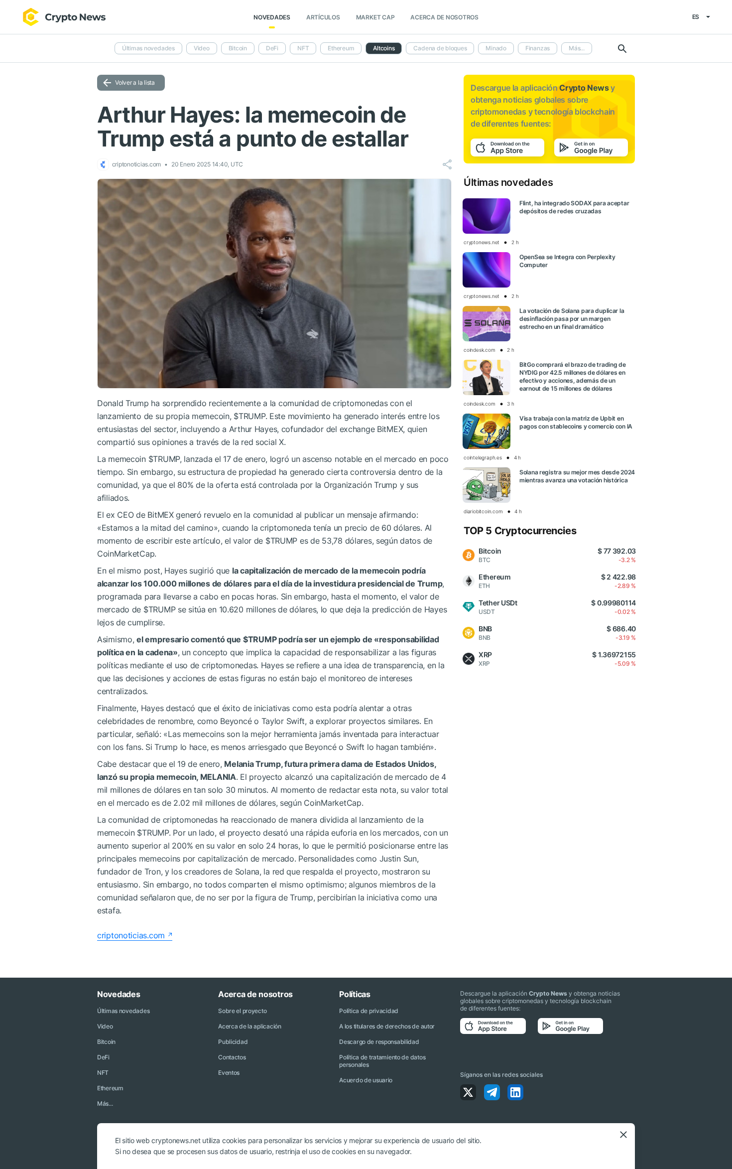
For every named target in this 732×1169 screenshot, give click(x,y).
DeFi (272, 48)
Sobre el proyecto (242, 1011)
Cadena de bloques (440, 48)
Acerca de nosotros (444, 17)
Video (202, 48)
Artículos (323, 17)
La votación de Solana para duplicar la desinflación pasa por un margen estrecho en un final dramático (571, 318)
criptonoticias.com (131, 935)
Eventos (229, 1072)
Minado (496, 48)
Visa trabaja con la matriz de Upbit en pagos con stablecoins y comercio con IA (575, 422)
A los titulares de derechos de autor (387, 1026)
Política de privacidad (368, 1011)
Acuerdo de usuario (365, 1080)
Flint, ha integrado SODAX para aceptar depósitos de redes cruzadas (574, 207)
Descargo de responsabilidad (379, 1041)
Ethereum (341, 48)
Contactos (231, 1057)
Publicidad (232, 1041)
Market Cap (375, 17)
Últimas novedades (148, 48)
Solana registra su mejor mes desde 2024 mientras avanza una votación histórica (577, 476)
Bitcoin (238, 48)
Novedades (271, 17)
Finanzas (537, 48)
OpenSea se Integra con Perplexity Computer (567, 261)
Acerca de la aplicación (249, 1026)
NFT (303, 48)
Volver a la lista (135, 82)
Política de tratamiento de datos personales (382, 1060)
